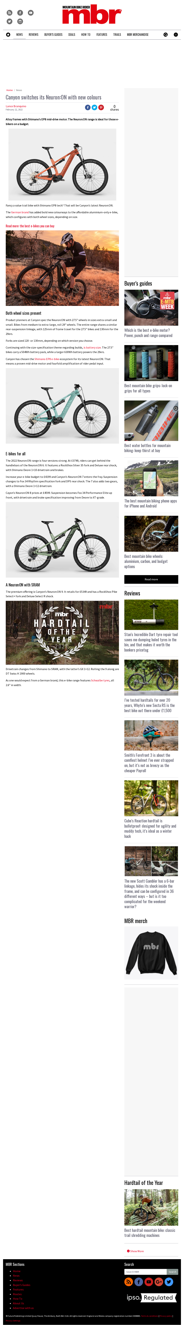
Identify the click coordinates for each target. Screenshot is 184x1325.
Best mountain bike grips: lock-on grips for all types (148, 388)
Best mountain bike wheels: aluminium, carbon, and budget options (146, 561)
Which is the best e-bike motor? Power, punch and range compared (148, 332)
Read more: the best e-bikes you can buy (30, 226)
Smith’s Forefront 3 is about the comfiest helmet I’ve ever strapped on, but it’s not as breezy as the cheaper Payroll (149, 762)
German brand (20, 212)
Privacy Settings (13, 1320)
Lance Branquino (16, 106)
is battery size (92, 347)
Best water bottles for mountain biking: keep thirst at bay (147, 447)
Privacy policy (166, 1316)
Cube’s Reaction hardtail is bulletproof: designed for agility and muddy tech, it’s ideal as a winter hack (150, 828)
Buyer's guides (138, 283)
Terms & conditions (149, 1316)
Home (9, 90)
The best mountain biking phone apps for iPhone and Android (150, 503)
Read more (151, 579)
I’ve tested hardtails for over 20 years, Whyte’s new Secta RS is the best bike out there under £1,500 (149, 705)
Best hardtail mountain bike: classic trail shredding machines (149, 1232)
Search (172, 1271)
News (19, 90)
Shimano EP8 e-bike (46, 359)
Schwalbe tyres (100, 680)
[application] (62, 632)
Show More (137, 1251)
